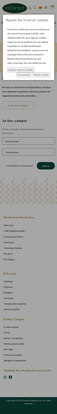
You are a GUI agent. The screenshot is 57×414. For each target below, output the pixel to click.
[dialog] (28, 207)
